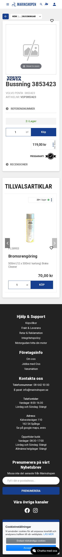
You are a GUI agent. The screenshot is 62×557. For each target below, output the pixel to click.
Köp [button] (43, 132)
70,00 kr (45, 275)
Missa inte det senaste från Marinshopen (31, 473)
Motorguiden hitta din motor (31, 343)
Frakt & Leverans (31, 328)
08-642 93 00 (41, 384)
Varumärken (31, 369)
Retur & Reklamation (31, 333)
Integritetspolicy (31, 338)
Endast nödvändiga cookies (31, 540)
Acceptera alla (31, 548)
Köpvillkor (31, 323)
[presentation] (7, 243)
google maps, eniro (35, 427)
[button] (7, 4)
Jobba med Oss (31, 364)
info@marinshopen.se (35, 389)
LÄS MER (48, 534)
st (27, 285)
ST (27, 132)
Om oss (31, 359)
